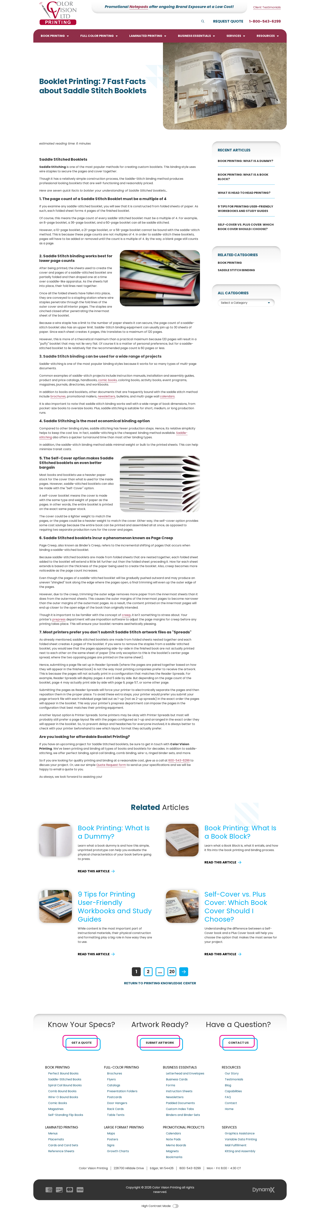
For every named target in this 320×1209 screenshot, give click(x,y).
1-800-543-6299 (265, 21)
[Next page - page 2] (183, 971)
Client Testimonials (267, 7)
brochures (58, 396)
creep (126, 615)
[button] (55, 36)
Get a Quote (81, 1043)
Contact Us (238, 1043)
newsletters (106, 396)
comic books (107, 380)
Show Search (202, 21)
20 (172, 972)
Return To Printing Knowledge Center (160, 983)
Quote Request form (111, 765)
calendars (167, 396)
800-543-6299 (179, 760)
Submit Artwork (160, 1043)
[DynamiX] (264, 1190)
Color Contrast (176, 1206)
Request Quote (228, 21)
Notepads (138, 6)
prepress (59, 619)
